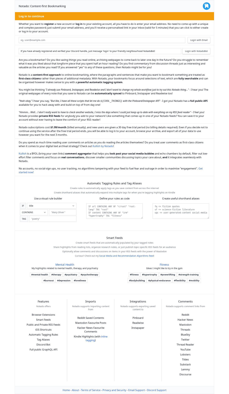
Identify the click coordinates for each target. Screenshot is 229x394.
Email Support (136, 390)
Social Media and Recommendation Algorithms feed (126, 255)
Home (66, 390)
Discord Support (156, 390)
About (75, 390)
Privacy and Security (114, 390)
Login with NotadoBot (196, 51)
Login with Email (199, 40)
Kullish (22, 153)
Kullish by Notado (103, 146)
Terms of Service (90, 390)
